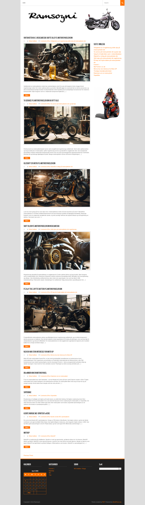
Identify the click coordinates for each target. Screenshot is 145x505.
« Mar (29, 493)
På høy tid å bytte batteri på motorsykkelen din (43, 289)
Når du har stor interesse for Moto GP (38, 351)
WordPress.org (117, 502)
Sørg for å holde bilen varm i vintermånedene (107, 54)
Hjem (24, 3)
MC (50, 473)
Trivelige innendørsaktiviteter (102, 71)
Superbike (27, 392)
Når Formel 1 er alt (99, 67)
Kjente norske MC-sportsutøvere (37, 413)
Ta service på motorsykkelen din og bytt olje (41, 100)
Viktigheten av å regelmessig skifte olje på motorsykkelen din (48, 37)
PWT (103, 502)
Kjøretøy (51, 471)
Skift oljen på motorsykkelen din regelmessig (41, 226)
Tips (50, 475)
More (26, 95)
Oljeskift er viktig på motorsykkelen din (39, 163)
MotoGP (27, 432)
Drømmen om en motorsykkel (35, 373)
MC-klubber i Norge (80, 468)
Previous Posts (28, 455)
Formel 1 (96, 64)
